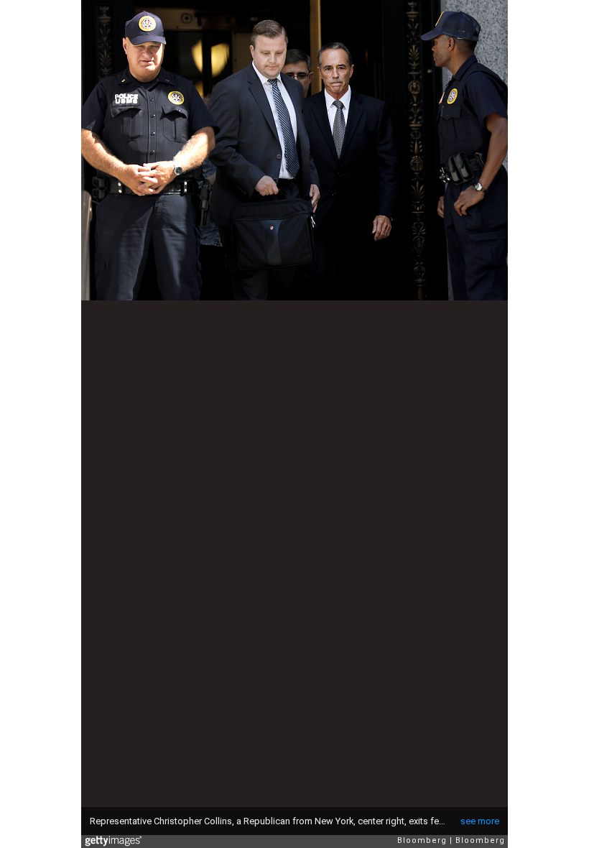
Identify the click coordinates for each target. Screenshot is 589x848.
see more (479, 821)
